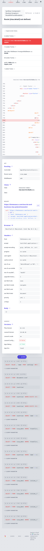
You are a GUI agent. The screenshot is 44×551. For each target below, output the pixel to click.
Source (12, 536)
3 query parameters (11, 484)
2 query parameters (11, 368)
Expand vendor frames (11, 31)
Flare (35, 534)
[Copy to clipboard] (38, 170)
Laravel (27, 536)
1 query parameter (11, 419)
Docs (19, 536)
